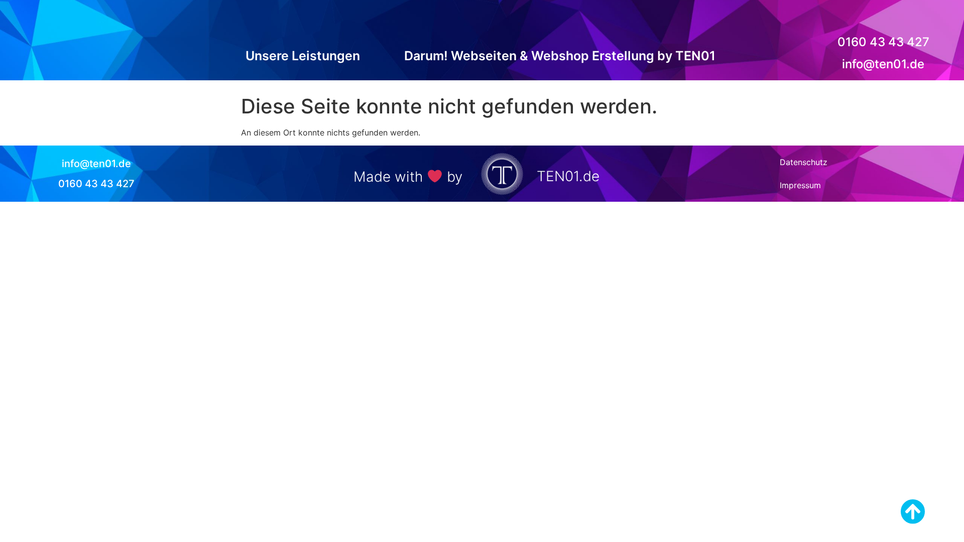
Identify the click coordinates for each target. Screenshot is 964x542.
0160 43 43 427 (883, 42)
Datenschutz (803, 162)
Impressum (800, 185)
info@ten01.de (883, 64)
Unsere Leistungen (303, 55)
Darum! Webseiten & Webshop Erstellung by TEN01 (559, 55)
